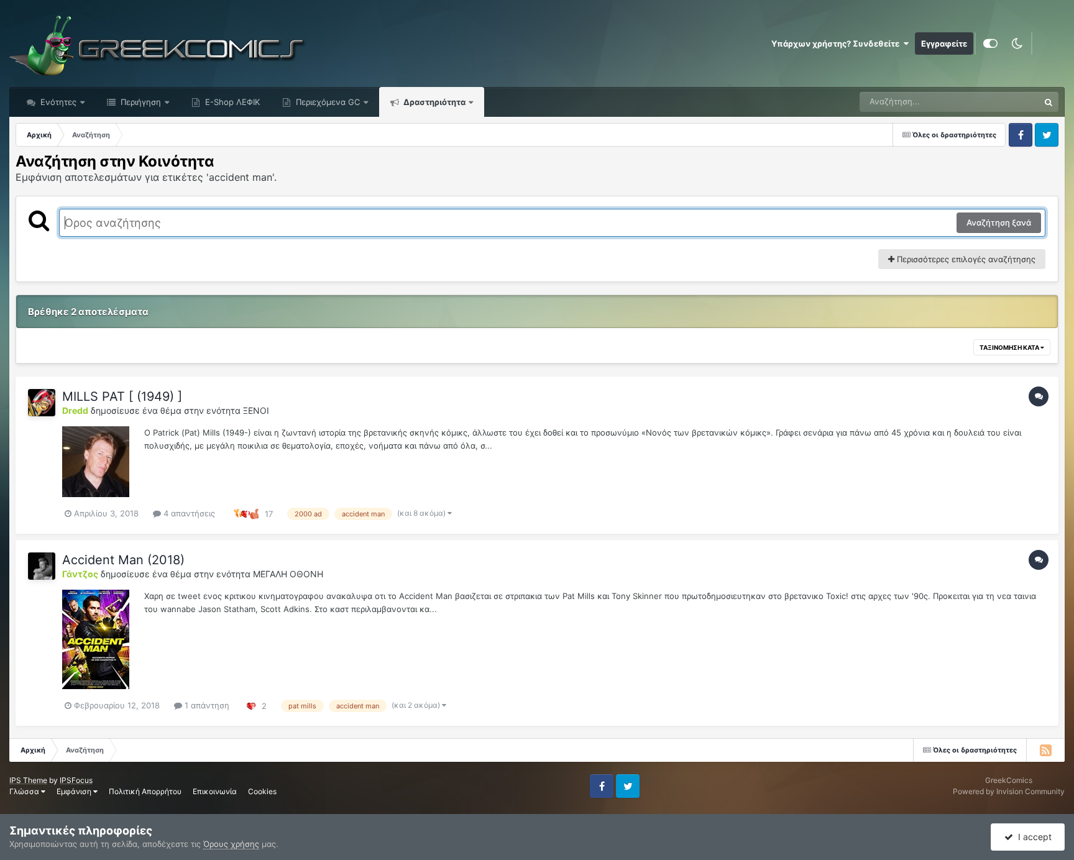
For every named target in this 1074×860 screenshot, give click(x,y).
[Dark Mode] (1017, 43)
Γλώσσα (25, 791)
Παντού (1008, 101)
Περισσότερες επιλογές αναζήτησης (964, 259)
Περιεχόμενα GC (326, 102)
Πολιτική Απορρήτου (145, 791)
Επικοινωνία (215, 791)
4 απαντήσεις (188, 513)
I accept (1032, 836)
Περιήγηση (139, 102)
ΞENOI (256, 410)
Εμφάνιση (75, 791)
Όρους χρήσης (231, 844)
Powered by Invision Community (1009, 791)
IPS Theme (28, 780)
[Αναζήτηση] (1048, 102)
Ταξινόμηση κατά (1010, 347)
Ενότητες (58, 102)
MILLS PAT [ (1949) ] (122, 396)
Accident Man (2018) (123, 559)
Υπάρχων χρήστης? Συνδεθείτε (837, 43)
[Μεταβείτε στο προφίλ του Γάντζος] (41, 566)
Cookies (262, 791)
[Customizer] (990, 43)
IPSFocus (76, 780)
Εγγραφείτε (944, 43)
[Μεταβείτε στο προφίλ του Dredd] (41, 402)
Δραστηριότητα (434, 102)
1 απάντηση (205, 705)
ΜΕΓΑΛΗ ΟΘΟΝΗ (288, 574)
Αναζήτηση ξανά (998, 222)
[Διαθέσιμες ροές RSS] (1045, 750)
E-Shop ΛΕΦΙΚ (231, 102)
